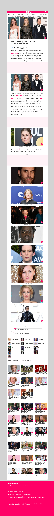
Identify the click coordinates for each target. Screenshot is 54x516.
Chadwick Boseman (21, 149)
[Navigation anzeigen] (8, 12)
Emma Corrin (38, 109)
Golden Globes (14, 53)
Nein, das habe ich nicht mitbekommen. (21, 333)
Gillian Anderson (15, 112)
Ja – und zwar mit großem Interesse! (21, 329)
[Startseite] (27, 12)
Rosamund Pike (18, 95)
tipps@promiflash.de (27, 360)
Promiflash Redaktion (22, 45)
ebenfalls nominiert (21, 100)
